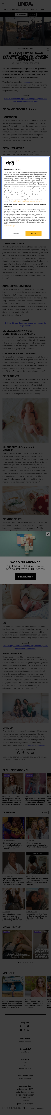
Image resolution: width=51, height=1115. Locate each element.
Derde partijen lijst (9, 225)
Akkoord (33, 233)
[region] (25, 197)
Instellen (16, 233)
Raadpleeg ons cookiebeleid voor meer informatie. (27, 201)
